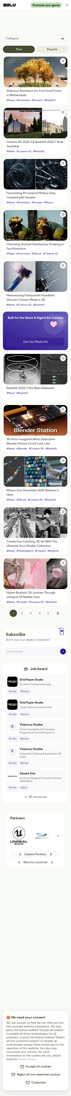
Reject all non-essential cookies (37, 1074)
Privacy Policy (27, 1059)
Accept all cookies (37, 1066)
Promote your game (46, 5)
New (19, 49)
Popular (52, 49)
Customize (38, 1082)
